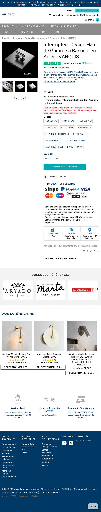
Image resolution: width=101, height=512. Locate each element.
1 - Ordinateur (80, 134)
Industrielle (47, 459)
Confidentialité (9, 476)
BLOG (24, 452)
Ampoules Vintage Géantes (50, 445)
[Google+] (98, 251)
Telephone (49, 147)
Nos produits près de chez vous (28, 447)
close (98, 4)
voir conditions (52, 103)
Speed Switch (84, 127)
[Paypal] (34, 496)
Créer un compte (91, 15)
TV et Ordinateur (77, 140)
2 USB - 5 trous (65, 147)
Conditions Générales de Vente (8, 465)
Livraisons (7, 450)
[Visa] (4, 496)
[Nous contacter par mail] (84, 251)
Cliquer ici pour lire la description (59, 81)
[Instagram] (71, 443)
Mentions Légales (6, 472)
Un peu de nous (9, 447)
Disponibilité (50, 68)
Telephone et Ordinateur (56, 134)
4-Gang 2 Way (67, 127)
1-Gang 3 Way (51, 121)
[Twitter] (91, 251)
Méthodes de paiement (8, 458)
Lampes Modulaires (47, 451)
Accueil (5, 38)
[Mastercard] (24, 496)
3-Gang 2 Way (51, 127)
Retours (5, 453)
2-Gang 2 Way (85, 121)
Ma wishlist (58, 15)
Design (45, 462)
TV (63, 140)
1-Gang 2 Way (68, 121)
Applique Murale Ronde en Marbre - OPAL (49, 355)
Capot (80, 147)
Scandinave (47, 455)
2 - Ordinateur (51, 140)
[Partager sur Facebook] (87, 251)
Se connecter (73, 15)
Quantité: (48, 154)
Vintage (45, 465)
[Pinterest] (94, 251)
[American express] (13, 496)
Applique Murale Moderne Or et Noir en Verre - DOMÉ (16, 355)
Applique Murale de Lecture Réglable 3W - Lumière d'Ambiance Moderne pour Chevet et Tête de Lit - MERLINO (81, 359)
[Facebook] (64, 443)
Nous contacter (9, 444)
